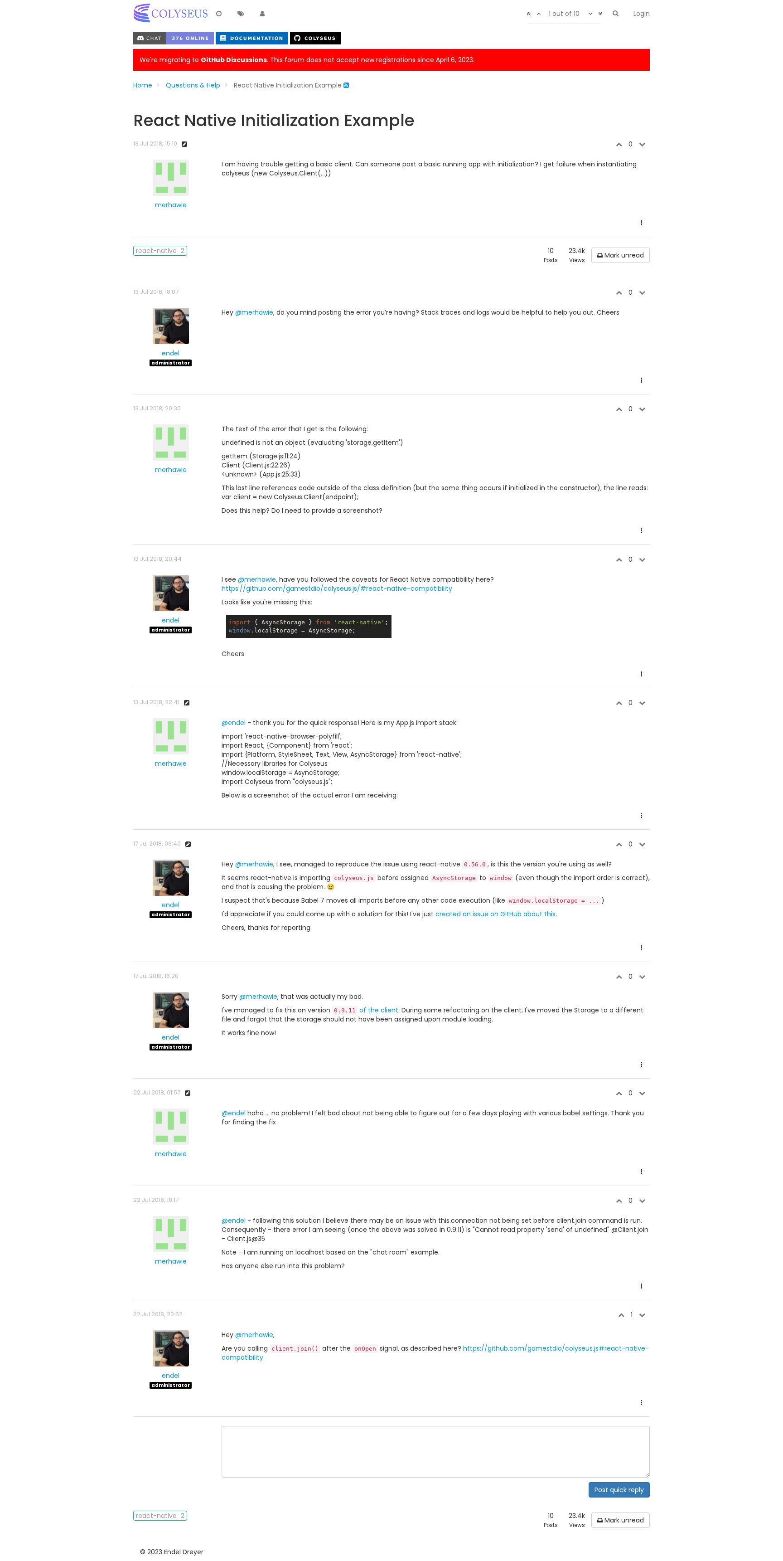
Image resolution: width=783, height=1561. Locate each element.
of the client (366, 1010)
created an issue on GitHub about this (495, 914)
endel (170, 353)
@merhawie (254, 312)
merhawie (171, 204)
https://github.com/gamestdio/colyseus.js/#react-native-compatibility (337, 588)
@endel (234, 722)
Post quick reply (619, 1489)
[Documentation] (253, 37)
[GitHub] (315, 37)
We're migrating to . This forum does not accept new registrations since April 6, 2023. (307, 59)
